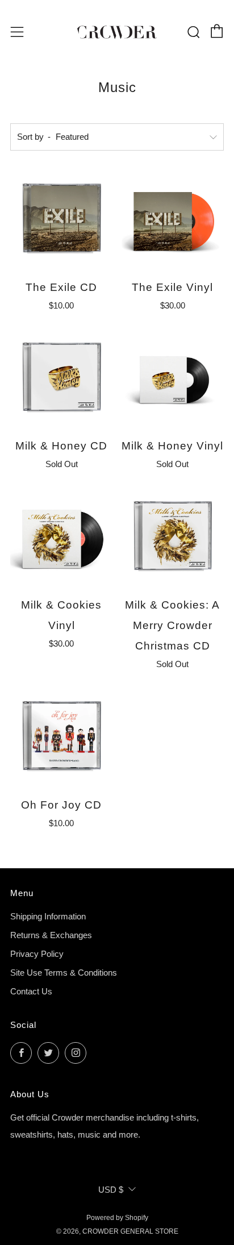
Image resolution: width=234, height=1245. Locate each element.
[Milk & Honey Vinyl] (173, 378)
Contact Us (31, 991)
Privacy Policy (37, 954)
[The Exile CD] (61, 219)
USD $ (110, 1189)
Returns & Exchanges (51, 935)
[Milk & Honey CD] (61, 378)
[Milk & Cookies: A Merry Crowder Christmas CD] (173, 536)
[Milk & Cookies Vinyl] (61, 536)
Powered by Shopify (117, 1218)
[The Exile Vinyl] (173, 219)
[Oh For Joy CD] (61, 736)
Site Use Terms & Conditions (63, 972)
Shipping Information (48, 916)
